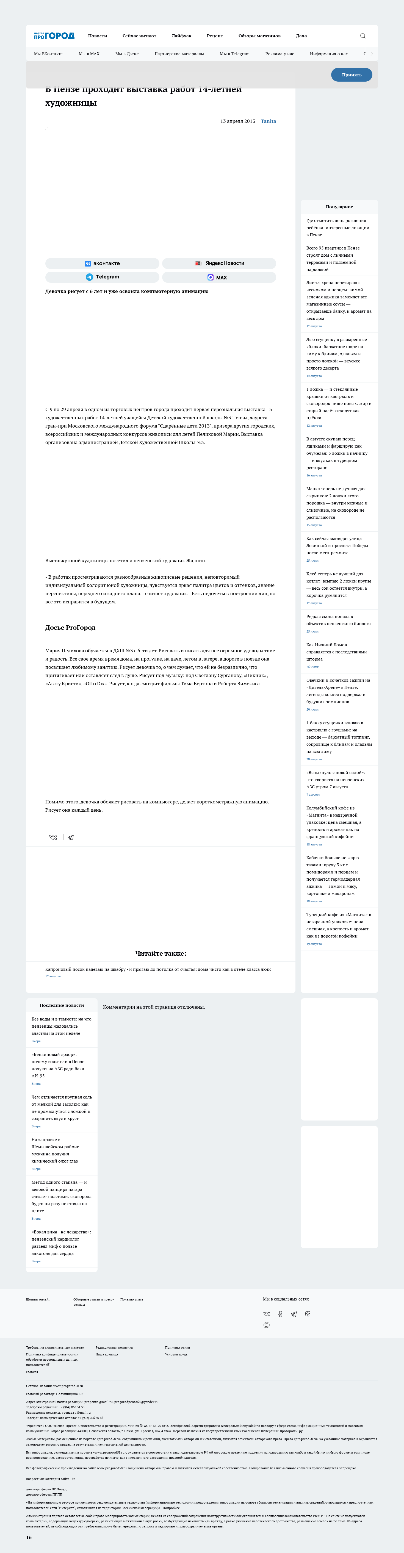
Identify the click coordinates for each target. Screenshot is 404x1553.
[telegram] (72, 837)
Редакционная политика (114, 1347)
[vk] (54, 837)
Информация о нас (329, 53)
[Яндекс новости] (219, 263)
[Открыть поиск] (362, 35)
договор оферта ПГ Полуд (46, 1489)
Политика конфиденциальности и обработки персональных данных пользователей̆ (52, 1359)
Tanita (268, 121)
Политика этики (177, 1347)
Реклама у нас (279, 53)
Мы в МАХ (89, 53)
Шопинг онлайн (38, 1299)
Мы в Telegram (235, 53)
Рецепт (215, 35)
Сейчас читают (139, 35)
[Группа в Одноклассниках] (280, 1313)
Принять (352, 74)
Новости (97, 35)
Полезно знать (131, 1299)
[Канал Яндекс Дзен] (308, 1313)
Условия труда (176, 1354)
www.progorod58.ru (68, 1386)
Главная (32, 1372)
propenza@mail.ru (98, 1402)
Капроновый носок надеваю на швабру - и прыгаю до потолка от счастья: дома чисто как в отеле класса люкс (158, 972)
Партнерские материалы (179, 53)
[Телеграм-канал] (102, 277)
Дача (301, 35)
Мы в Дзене (127, 53)
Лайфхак (182, 35)
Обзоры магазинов (260, 35)
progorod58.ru (109, 1439)
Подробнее (171, 1508)
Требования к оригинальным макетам (55, 1347)
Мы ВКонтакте (48, 53)
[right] (372, 54)
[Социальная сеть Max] (219, 277)
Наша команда (107, 1354)
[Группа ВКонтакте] (102, 263)
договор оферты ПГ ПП (44, 1494)
